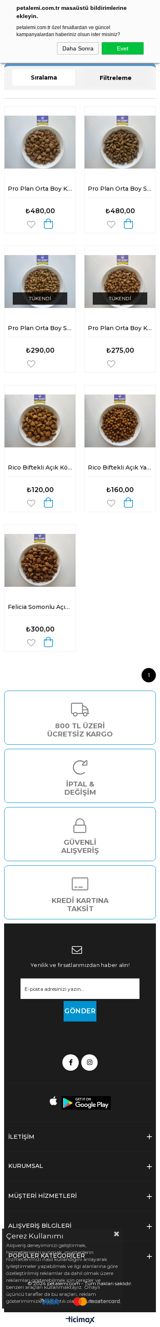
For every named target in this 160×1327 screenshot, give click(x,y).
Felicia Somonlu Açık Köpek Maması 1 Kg (40, 607)
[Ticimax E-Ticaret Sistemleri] (80, 1320)
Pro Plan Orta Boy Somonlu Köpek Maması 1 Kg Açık (120, 188)
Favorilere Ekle (31, 224)
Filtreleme (116, 78)
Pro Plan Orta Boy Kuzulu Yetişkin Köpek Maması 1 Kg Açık (40, 188)
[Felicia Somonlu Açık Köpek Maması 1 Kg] (40, 560)
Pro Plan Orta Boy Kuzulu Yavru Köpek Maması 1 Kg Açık (120, 328)
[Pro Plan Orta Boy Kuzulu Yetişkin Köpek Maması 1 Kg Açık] (40, 142)
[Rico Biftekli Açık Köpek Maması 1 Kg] (40, 420)
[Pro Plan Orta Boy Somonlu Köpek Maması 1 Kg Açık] (120, 142)
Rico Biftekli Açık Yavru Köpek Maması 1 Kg (120, 467)
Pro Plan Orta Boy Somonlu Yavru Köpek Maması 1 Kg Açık (40, 328)
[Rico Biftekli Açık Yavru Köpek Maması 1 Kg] (120, 420)
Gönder (80, 1011)
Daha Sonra (78, 48)
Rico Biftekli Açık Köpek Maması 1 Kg (40, 467)
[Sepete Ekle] (48, 224)
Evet (122, 48)
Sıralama (44, 77)
